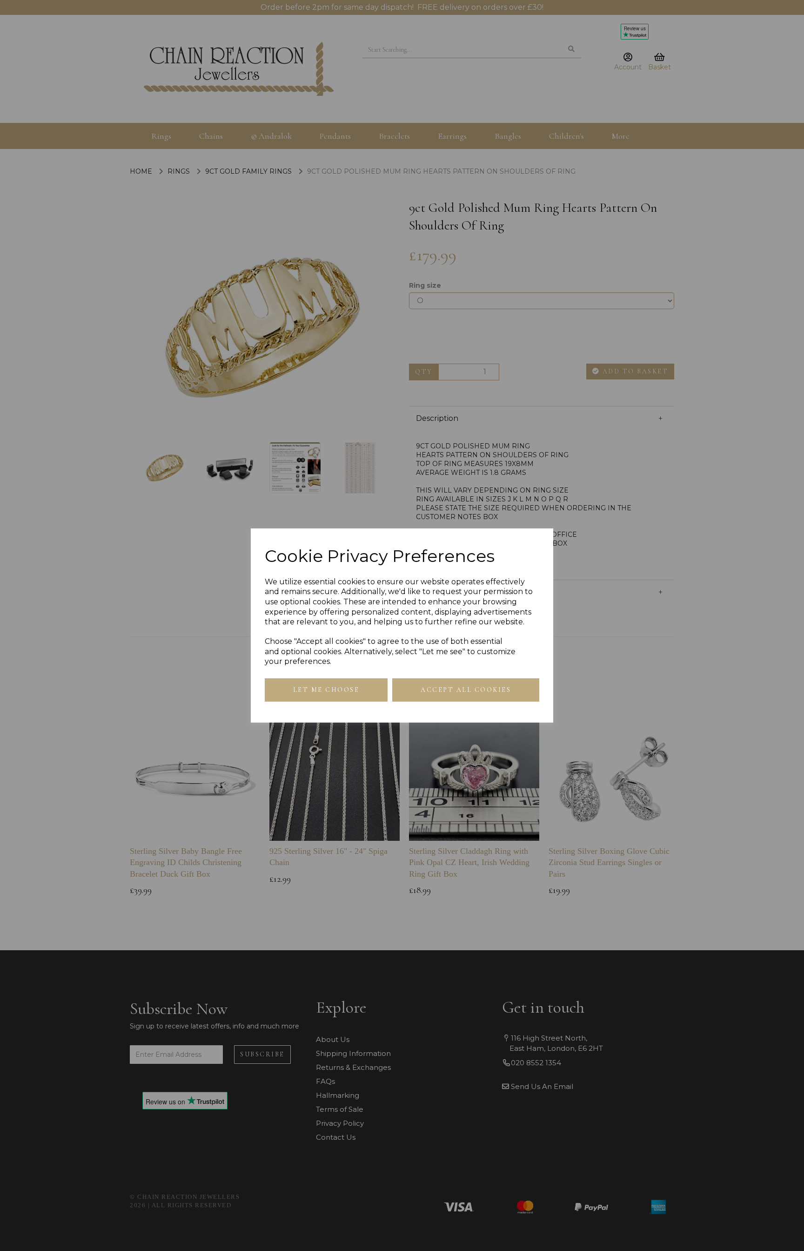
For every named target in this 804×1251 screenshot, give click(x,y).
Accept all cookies (466, 690)
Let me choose (326, 690)
